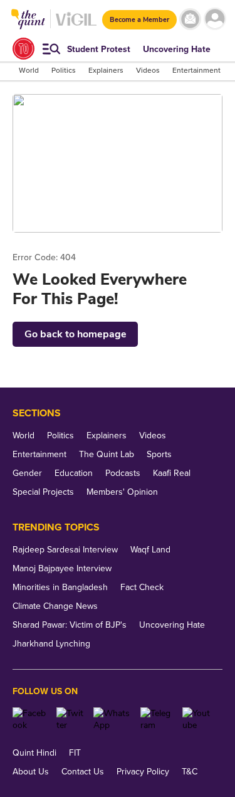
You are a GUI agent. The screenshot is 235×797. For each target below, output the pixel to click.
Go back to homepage (75, 334)
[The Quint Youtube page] (197, 719)
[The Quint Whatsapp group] (112, 719)
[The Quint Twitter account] (69, 719)
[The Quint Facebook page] (30, 719)
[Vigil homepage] (76, 25)
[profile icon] (215, 19)
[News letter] (190, 19)
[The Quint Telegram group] (156, 719)
